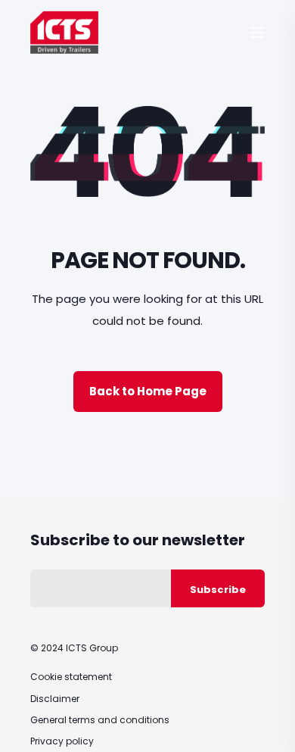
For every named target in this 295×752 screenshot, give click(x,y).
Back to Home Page (147, 391)
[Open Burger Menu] (257, 32)
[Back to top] (272, 729)
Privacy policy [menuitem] (62, 741)
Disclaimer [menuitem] (54, 698)
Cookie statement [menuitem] (71, 676)
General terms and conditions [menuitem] (99, 719)
